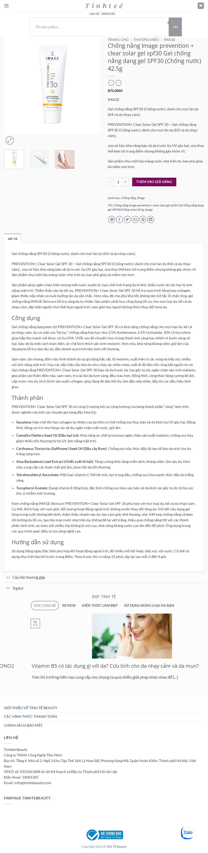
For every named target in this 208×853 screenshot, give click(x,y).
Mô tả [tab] (12, 238)
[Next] (20, 138)
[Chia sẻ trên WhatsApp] (111, 219)
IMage (169, 40)
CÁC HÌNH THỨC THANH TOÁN (30, 716)
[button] (6, 5)
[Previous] (5, 173)
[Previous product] (119, 83)
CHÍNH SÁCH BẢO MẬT (23, 725)
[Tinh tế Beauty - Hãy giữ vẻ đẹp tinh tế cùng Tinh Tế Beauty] (104, 5)
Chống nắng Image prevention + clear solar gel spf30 (145, 205)
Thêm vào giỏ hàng (154, 182)
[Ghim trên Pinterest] (142, 219)
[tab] (45, 605)
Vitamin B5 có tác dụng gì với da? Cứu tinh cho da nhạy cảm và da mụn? (87, 665)
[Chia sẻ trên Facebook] (119, 219)
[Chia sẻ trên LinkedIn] (150, 219)
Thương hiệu (146, 40)
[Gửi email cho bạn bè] (135, 219)
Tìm (175, 26)
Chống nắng (128, 198)
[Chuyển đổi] (8, 578)
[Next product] (111, 83)
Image (149, 209)
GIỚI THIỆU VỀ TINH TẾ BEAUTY (30, 708)
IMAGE (113, 100)
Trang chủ (118, 40)
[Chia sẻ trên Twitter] (127, 219)
